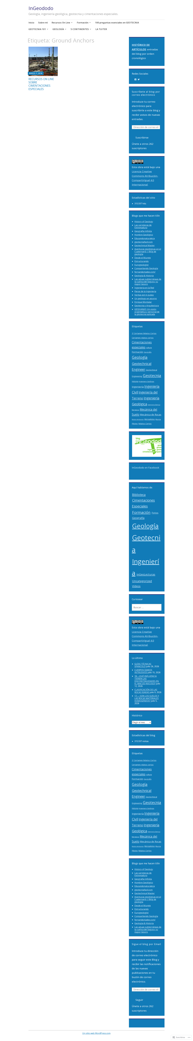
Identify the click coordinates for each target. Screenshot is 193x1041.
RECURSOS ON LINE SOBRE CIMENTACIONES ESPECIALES (41, 84)
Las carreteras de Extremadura (143, 226)
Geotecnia (152, 375)
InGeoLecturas (146, 574)
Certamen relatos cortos (142, 337)
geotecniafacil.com (143, 241)
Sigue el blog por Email (146, 944)
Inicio (31, 22)
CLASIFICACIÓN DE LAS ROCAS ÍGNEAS (145, 691)
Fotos (155, 513)
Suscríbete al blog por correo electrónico (146, 93)
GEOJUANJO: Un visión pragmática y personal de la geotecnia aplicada (146, 312)
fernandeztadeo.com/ (144, 271)
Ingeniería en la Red (144, 287)
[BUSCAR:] (146, 607)
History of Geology (143, 221)
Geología (139, 357)
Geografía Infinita (143, 231)
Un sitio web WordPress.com (96, 1033)
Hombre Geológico (143, 234)
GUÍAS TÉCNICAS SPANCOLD (142, 665)
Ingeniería (138, 386)
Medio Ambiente (138, 419)
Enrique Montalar (143, 302)
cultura (149, 347)
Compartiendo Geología (146, 268)
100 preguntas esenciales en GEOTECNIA (117, 22)
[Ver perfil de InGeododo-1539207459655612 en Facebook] (135, 79)
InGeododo (40, 8)
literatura (135, 410)
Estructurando (141, 261)
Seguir (139, 1000)
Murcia (158, 419)
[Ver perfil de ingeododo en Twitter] (139, 79)
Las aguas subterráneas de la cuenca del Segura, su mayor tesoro (147, 282)
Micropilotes (149, 419)
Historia (135, 381)
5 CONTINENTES (80, 29)
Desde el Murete (142, 257)
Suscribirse (141, 137)
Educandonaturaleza (144, 238)
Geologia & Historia (144, 275)
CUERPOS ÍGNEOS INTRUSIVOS (143, 671)
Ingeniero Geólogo (146, 381)
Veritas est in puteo (144, 294)
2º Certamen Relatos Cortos (144, 333)
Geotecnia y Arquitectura (146, 305)
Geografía (147, 352)
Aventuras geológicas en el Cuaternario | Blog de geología (147, 251)
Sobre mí (43, 22)
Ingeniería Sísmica (154, 405)
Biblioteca (139, 495)
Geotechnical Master (144, 245)
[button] (149, 446)
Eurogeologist (141, 264)
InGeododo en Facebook (145, 467)
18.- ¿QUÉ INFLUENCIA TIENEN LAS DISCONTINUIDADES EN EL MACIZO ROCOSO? (146, 680)
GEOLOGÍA (58, 29)
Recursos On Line (61, 22)
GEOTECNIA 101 (37, 29)
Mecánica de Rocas (150, 414)
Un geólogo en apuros (145, 298)
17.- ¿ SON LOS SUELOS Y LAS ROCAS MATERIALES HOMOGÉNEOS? (146, 698)
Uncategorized (142, 581)
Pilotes (135, 423)
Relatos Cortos (145, 423)
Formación (82, 22)
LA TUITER (101, 29)
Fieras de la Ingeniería (145, 291)
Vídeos (136, 586)
